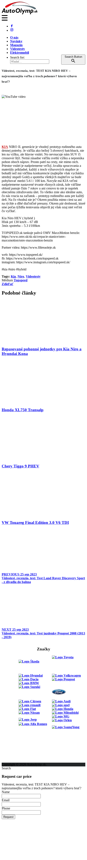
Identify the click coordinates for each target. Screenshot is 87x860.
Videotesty (17, 49)
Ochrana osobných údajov (20, 760)
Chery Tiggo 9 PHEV (20, 466)
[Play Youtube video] (43, 118)
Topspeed (20, 280)
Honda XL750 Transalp (23, 410)
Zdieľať (7, 284)
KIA (5, 147)
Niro (21, 276)
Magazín (16, 45)
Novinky (16, 41)
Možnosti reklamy (14, 745)
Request (8, 816)
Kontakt (8, 753)
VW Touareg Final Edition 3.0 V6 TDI (35, 522)
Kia (13, 276)
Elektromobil (19, 52)
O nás (14, 37)
